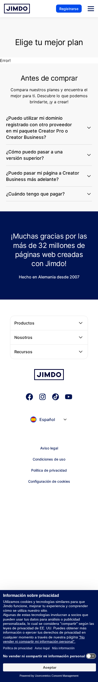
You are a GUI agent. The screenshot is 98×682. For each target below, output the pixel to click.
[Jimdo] (17, 8)
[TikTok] (55, 396)
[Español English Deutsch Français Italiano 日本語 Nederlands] (49, 424)
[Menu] (91, 8)
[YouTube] (68, 396)
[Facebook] (29, 396)
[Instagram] (42, 396)
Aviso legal (49, 448)
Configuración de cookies (49, 481)
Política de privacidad (49, 470)
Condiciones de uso (49, 459)
